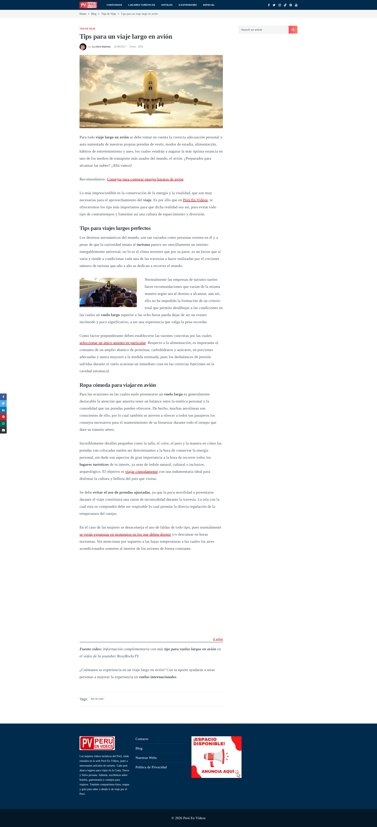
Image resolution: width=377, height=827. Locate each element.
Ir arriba (218, 639)
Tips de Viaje (87, 28)
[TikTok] (285, 5)
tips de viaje (97, 698)
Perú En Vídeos (195, 200)
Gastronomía (188, 5)
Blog (138, 748)
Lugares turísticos (141, 5)
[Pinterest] (290, 5)
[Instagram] (279, 5)
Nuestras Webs (146, 758)
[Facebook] (269, 5)
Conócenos (114, 5)
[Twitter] (274, 5)
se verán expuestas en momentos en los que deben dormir (125, 534)
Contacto (141, 739)
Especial (209, 5)
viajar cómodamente (141, 471)
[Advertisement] (268, 105)
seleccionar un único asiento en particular (113, 342)
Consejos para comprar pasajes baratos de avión (145, 179)
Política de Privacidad (151, 767)
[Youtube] (296, 5)
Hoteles (167, 5)
